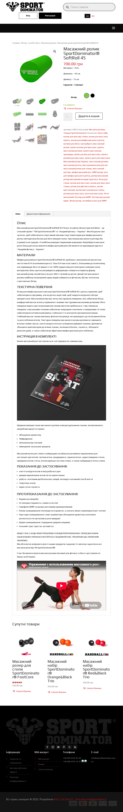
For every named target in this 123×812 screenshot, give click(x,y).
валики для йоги (71, 144)
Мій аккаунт (44, 759)
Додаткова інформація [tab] (38, 214)
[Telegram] (85, 761)
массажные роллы (72, 165)
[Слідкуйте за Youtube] (58, 747)
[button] (54, 51)
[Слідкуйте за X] (69, 747)
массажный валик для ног (95, 165)
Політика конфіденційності (18, 779)
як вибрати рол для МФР (94, 200)
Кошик (41, 764)
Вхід (28, 16)
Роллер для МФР (83, 197)
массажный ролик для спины (77, 168)
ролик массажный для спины (90, 190)
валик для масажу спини (75, 136)
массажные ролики (98, 161)
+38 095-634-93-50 (72, 758)
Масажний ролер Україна (75, 161)
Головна (16, 43)
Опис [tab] (18, 214)
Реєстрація (50, 16)
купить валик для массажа (83, 147)
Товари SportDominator (75, 133)
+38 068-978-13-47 (72, 761)
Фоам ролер (75, 200)
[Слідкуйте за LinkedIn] (75, 747)
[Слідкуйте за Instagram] (52, 747)
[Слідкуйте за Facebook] (47, 747)
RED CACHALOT (64, 799)
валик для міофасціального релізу (87, 140)
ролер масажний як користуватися (80, 179)
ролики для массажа (73, 193)
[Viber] (83, 761)
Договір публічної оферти (18, 770)
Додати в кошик (89, 116)
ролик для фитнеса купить (83, 186)
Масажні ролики (48, 43)
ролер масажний (99, 176)
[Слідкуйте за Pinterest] (64, 747)
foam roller (103, 133)
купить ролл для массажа (97, 158)
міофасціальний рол (81, 172)
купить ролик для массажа (87, 154)
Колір (74, 97)
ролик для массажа (80, 183)
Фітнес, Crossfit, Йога (30, 43)
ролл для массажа (94, 193)
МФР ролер (97, 172)
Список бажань (45, 769)
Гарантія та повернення (15, 761)
